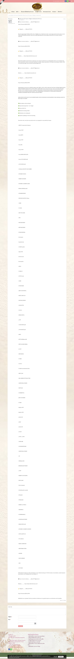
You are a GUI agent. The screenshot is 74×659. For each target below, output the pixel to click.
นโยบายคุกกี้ (17, 657)
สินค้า (17, 11)
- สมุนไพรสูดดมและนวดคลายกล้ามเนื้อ (35, 639)
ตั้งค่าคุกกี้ (55, 656)
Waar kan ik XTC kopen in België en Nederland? (32, 15)
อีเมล (9, 619)
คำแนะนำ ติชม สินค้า (18, 15)
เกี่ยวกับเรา (60, 11)
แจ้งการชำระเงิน (38, 11)
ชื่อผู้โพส (10, 616)
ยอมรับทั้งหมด (61, 656)
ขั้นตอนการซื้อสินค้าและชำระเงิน (27, 11)
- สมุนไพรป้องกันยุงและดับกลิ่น (34, 642)
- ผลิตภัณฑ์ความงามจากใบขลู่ (34, 646)
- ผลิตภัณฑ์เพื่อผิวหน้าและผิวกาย (34, 637)
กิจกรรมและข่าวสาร (47, 11)
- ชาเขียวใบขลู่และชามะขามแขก (34, 640)
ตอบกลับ (20, 626)
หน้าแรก (12, 11)
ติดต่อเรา (54, 11)
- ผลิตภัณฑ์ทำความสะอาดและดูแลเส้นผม (36, 636)
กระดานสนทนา (11, 15)
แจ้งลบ (64, 18)
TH (71, 1)
